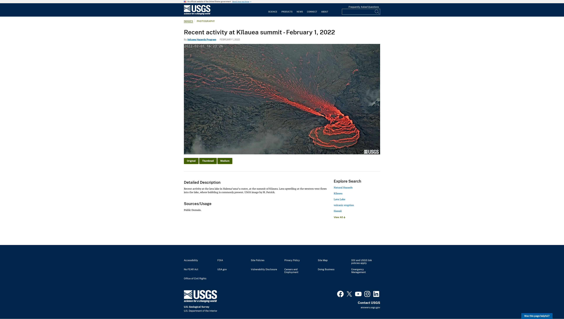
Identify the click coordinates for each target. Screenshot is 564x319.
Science (272, 12)
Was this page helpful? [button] (537, 316)
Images (188, 21)
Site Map (323, 260)
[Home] (197, 14)
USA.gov (222, 269)
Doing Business (326, 269)
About (324, 12)
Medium (224, 161)
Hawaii (338, 211)
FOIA (220, 260)
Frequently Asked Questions (364, 7)
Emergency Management (358, 271)
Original (191, 161)
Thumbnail (208, 161)
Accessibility (191, 260)
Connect (312, 12)
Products (286, 12)
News (300, 12)
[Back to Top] (553, 308)
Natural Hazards (343, 187)
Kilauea (338, 193)
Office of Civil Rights (195, 278)
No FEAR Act (191, 269)
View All (339, 217)
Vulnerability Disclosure (264, 269)
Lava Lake (339, 199)
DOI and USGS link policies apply (361, 262)
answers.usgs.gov (370, 307)
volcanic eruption (344, 205)
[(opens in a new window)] (340, 293)
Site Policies (257, 260)
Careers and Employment (291, 271)
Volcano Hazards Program (201, 39)
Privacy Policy (292, 260)
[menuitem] (272, 10)
